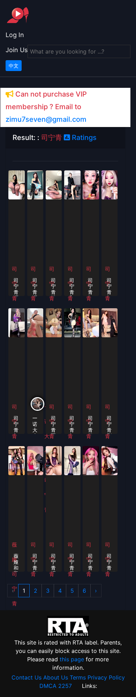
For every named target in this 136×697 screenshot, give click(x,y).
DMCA (47, 685)
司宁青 (14, 589)
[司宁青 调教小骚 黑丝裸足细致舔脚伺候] (16, 184)
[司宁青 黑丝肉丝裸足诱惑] (72, 460)
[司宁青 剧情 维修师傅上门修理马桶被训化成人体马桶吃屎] (109, 322)
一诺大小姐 (47, 436)
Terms (78, 677)
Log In (15, 34)
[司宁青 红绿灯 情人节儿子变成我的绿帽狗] (109, 184)
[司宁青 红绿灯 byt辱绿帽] (16, 322)
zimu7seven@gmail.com (46, 119)
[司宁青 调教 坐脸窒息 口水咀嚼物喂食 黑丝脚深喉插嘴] (54, 460)
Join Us (17, 50)
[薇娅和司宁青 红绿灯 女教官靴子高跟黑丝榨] (16, 460)
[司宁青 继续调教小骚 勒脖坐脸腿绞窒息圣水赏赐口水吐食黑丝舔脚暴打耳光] (54, 184)
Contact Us (26, 677)
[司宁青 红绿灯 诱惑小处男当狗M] (72, 322)
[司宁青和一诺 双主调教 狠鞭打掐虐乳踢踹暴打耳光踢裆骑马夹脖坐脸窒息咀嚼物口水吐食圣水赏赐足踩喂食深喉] (72, 184)
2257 (65, 685)
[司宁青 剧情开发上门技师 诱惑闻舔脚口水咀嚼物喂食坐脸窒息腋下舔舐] (35, 460)
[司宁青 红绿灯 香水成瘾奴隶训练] (91, 184)
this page (72, 659)
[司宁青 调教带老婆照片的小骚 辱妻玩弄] (35, 184)
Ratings (83, 137)
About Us (55, 677)
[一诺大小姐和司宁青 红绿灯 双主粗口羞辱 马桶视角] (35, 322)
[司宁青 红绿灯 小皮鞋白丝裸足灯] (109, 460)
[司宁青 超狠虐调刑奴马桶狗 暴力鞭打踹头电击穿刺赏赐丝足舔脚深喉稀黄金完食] (91, 322)
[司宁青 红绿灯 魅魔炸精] (91, 460)
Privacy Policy (106, 677)
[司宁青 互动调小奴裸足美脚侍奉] (54, 322)
